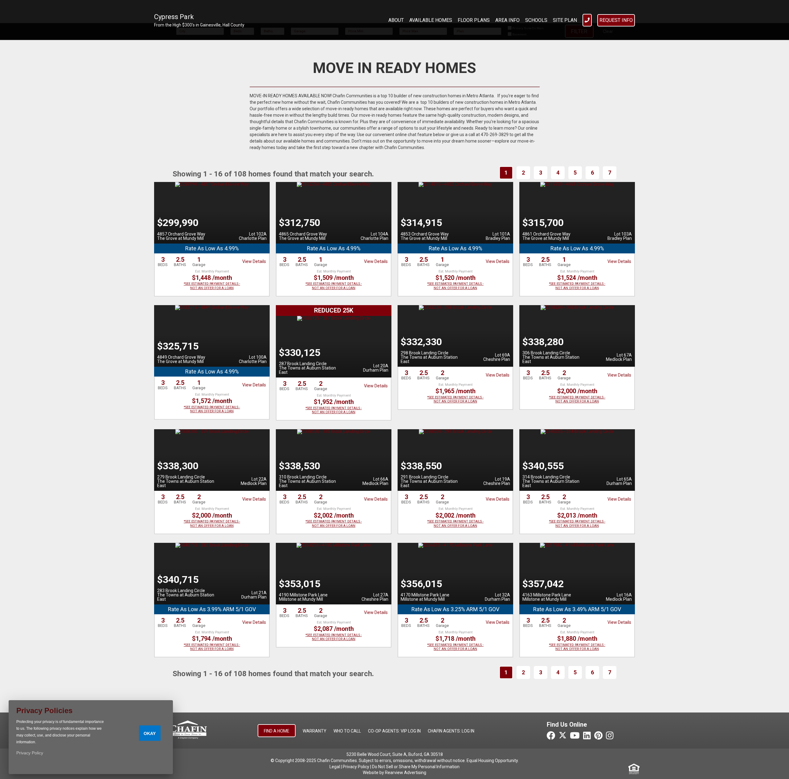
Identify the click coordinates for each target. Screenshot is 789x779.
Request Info (616, 20)
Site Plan (565, 20)
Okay (150, 733)
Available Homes (430, 20)
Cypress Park (174, 17)
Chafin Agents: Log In (451, 731)
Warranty (314, 731)
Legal (334, 766)
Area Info (507, 20)
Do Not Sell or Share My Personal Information (416, 766)
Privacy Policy (356, 766)
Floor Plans (474, 20)
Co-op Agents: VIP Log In (394, 731)
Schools (536, 20)
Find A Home (276, 731)
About (396, 20)
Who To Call (347, 731)
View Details (254, 261)
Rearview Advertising (405, 772)
